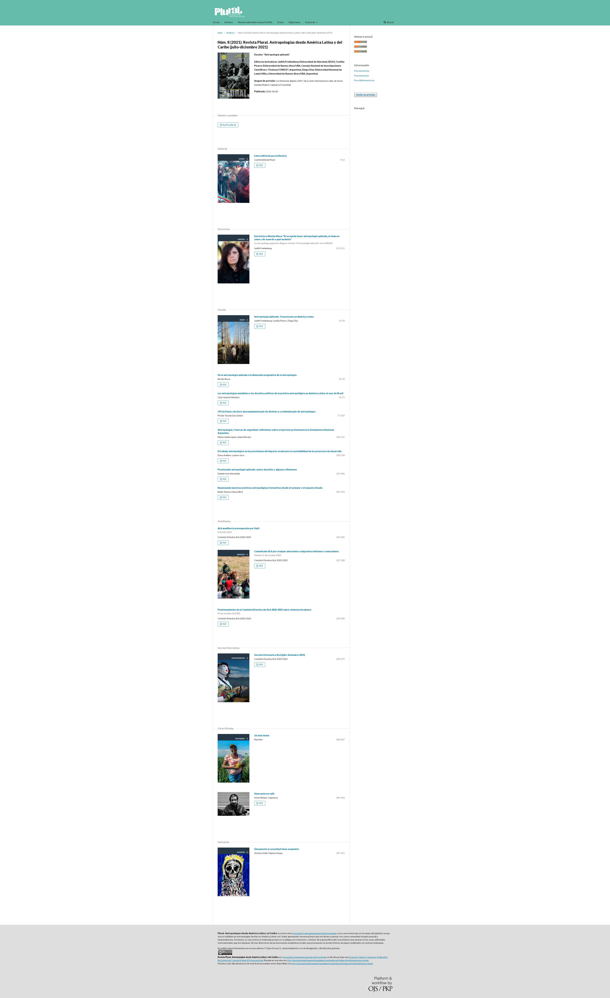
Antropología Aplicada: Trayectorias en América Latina (284, 316)
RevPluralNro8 (229, 125)
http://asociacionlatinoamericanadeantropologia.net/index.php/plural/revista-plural (327, 960)
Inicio (220, 32)
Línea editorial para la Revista (270, 155)
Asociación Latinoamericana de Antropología (314, 933)
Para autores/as (361, 75)
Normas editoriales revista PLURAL (255, 22)
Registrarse (294, 22)
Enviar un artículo (365, 94)
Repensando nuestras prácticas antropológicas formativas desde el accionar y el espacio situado (270, 487)
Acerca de (310, 22)
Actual (216, 22)
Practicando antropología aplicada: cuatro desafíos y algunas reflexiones (257, 469)
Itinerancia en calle (264, 793)
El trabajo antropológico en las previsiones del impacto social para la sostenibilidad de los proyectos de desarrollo (280, 451)
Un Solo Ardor (261, 735)
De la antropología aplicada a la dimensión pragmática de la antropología (257, 375)
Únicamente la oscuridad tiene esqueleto (276, 849)
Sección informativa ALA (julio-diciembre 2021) (279, 655)
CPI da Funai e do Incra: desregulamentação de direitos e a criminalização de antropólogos (266, 411)
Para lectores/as (361, 71)
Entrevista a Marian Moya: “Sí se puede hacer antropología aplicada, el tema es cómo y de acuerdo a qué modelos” (296, 239)
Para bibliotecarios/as (364, 80)
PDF (261, 165)
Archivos (228, 22)
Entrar (281, 22)
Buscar (390, 22)
